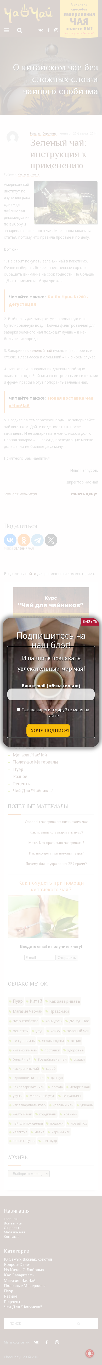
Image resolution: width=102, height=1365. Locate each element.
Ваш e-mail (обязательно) (51, 686)
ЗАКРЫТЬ (90, 621)
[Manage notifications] (90, 1353)
